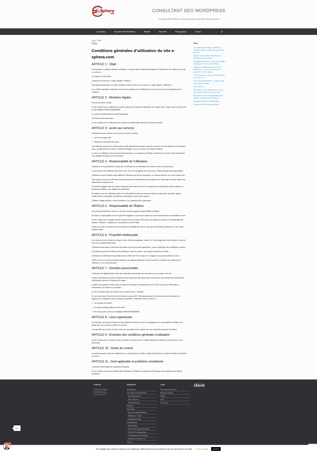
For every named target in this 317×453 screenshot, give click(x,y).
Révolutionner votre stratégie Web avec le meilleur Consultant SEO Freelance (209, 96)
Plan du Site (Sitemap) (168, 389)
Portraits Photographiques (137, 432)
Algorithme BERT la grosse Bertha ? (207, 104)
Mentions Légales (166, 393)
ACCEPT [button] (216, 449)
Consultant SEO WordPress (124, 31)
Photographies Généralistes (138, 435)
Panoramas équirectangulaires (139, 429)
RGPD (162, 396)
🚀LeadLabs (100, 31)
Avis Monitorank (134, 402)
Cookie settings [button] (202, 449)
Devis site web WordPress (137, 412)
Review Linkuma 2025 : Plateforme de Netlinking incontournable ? (207, 56)
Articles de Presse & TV (137, 439)
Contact (198, 31)
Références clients (135, 416)
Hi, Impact (164, 402)
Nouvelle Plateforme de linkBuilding (206, 101)
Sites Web (163, 31)
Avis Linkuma (198, 86)
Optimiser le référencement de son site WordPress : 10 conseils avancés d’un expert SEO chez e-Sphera (207, 69)
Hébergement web (134, 419)
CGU (162, 399)
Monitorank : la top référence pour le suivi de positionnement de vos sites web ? (208, 91)
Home (94, 40)
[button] (221, 31)
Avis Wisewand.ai (134, 396)
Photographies (180, 31)
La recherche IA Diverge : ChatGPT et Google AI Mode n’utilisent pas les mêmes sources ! (209, 49)
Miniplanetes (132, 425)
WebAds (147, 31)
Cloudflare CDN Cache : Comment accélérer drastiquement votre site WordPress (209, 62)
